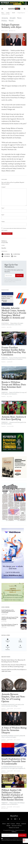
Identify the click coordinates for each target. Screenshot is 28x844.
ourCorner (18, 755)
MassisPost (3, 248)
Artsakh (13, 12)
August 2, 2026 (4, 614)
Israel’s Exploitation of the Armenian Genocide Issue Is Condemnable (8, 611)
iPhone (18, 823)
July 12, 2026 (3, 627)
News (19, 18)
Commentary (8, 690)
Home (2, 12)
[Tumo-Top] (14, 3)
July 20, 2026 (3, 621)
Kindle (8, 825)
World (11, 20)
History (18, 690)
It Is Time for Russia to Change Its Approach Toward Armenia (9, 625)
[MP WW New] (12, 553)
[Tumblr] (19, 819)
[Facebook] (8, 819)
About (4, 823)
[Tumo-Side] (12, 592)
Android (23, 823)
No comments (5, 30)
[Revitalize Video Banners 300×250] (12, 442)
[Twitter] (11, 819)
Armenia (7, 12)
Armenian (4, 724)
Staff (8, 823)
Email (2, 214)
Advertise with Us (16, 825)
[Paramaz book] (14, 467)
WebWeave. (14, 831)
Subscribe (19, 275)
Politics (4, 20)
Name (2, 208)
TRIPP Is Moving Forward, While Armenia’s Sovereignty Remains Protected (9, 618)
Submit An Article (14, 827)
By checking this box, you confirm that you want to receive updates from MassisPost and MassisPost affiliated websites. (13, 280)
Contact (13, 823)
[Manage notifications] (24, 840)
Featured (14, 690)
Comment (3, 187)
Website (3, 221)
